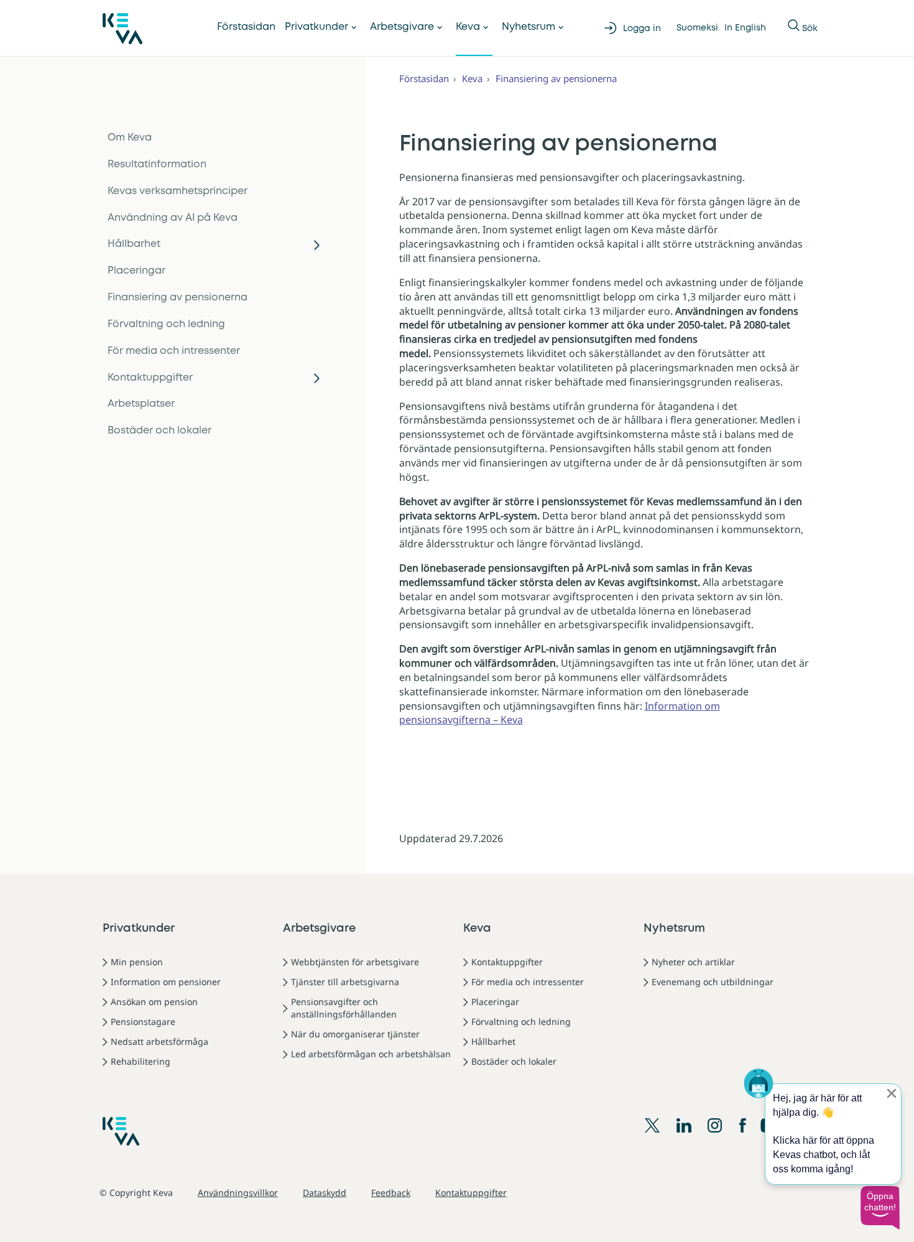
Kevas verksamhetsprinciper (177, 191)
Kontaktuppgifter (150, 377)
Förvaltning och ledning (166, 324)
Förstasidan (246, 27)
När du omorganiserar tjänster (355, 1034)
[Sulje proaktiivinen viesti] (891, 1093)
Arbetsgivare (402, 27)
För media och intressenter (174, 351)
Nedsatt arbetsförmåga (159, 1041)
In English (745, 28)
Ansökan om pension (154, 1002)
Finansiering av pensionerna (177, 297)
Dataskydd (324, 1192)
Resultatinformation (157, 164)
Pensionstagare (143, 1021)
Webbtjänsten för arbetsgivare (355, 962)
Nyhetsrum (528, 27)
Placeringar (136, 271)
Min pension (137, 962)
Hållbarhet (134, 244)
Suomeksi (697, 28)
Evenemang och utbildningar (712, 982)
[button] (880, 1208)
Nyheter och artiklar (693, 962)
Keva (468, 27)
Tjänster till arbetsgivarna (345, 982)
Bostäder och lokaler (159, 430)
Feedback (390, 1192)
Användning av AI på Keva (173, 218)
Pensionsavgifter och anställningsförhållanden (344, 1008)
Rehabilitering (140, 1061)
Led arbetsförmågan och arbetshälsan (371, 1054)
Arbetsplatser (141, 404)
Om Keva (130, 137)
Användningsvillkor (238, 1192)
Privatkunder (316, 27)
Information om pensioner (166, 982)
